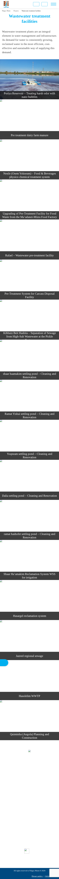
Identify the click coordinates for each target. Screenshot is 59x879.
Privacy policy (37, 876)
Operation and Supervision (29, 804)
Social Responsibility (29, 837)
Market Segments (29, 828)
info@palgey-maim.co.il (34, 785)
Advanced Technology (29, 814)
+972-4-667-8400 (33, 773)
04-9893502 (32, 779)
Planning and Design (29, 800)
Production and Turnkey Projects (29, 809)
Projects (29, 832)
